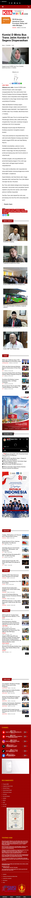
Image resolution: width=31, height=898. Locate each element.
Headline (24, 211)
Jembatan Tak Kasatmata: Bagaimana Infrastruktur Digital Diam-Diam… (11, 703)
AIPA (4, 802)
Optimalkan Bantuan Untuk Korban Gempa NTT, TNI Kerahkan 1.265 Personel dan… (10, 549)
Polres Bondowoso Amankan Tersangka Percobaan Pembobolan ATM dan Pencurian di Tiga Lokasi (10, 623)
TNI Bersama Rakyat (7, 792)
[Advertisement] (15, 524)
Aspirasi (5, 213)
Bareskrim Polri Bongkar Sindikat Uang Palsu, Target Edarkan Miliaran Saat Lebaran (11, 647)
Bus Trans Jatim (15, 211)
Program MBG (6, 784)
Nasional (14, 27)
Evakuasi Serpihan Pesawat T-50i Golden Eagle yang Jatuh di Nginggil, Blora (14, 461)
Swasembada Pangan (7, 790)
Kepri (3, 617)
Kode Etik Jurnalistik (7, 878)
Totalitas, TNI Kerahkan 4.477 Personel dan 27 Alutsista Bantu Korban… (11, 535)
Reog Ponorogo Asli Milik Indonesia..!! (12, 464)
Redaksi (4, 874)
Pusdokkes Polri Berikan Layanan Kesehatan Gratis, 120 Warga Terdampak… (10, 381)
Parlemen (4, 577)
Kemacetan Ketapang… (9, 241)
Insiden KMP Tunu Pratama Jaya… (11, 349)
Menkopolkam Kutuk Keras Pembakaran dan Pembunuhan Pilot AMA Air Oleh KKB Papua (11, 630)
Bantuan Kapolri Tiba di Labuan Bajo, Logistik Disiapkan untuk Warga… (11, 386)
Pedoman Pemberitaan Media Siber (10, 876)
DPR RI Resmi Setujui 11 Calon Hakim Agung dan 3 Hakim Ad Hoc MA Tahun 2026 (11, 602)
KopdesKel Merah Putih (8, 786)
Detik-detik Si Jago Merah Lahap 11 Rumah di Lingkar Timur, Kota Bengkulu (14, 459)
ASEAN (4, 798)
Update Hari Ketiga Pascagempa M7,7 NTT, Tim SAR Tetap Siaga (11, 555)
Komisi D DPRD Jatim (8, 210)
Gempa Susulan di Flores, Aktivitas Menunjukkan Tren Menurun (10, 542)
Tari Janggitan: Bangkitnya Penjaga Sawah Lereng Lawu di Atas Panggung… (11, 685)
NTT (3, 370)
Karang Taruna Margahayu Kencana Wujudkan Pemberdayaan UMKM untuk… (11, 698)
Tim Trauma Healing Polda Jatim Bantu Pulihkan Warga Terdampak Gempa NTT (12, 373)
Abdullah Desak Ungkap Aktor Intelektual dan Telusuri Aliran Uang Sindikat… (11, 589)
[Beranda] (15, 12)
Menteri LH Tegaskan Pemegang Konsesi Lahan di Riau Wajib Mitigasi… (19, 22)
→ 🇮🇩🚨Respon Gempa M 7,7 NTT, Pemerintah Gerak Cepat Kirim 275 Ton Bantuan (15, 454)
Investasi (5, 794)
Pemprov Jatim (20, 210)
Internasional (5, 362)
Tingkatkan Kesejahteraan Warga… (12, 263)
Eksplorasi (4, 688)
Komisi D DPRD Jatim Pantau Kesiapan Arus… (14, 284)
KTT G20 (4, 804)
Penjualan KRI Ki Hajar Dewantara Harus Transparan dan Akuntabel (10, 575)
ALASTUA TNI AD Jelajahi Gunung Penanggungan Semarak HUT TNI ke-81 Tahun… (11, 711)
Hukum (3, 633)
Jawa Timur (5, 85)
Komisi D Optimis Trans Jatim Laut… (12, 327)
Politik (3, 584)
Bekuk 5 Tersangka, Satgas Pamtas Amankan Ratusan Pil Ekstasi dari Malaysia (14, 467)
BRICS (4, 800)
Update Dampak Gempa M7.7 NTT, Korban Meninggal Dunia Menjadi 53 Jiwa (11, 562)
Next (27, 392)
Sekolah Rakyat (6, 788)
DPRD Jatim (6, 211)
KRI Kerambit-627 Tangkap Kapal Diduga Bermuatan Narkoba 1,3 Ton (11, 615)
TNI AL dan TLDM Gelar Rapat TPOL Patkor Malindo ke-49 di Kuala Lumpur (11, 360)
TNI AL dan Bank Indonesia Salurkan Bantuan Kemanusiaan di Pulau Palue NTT (11, 368)
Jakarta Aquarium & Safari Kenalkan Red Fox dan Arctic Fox (11, 690)
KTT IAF (4, 806)
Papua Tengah (5, 643)
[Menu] (2, 7)
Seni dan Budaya (6, 796)
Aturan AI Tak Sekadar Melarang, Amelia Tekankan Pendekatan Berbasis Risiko (11, 596)
